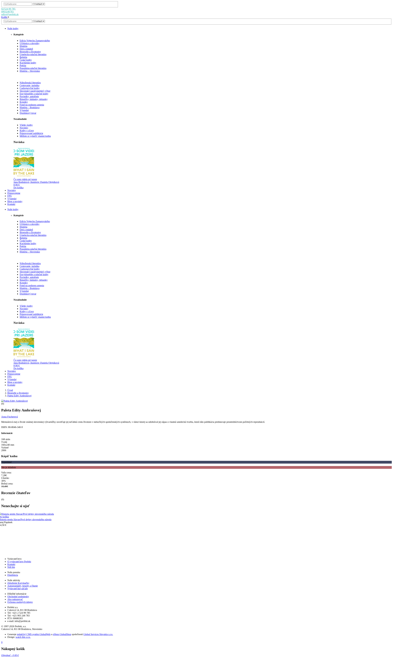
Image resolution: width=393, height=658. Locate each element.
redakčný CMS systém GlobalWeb (34, 634)
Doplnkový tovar (28, 113)
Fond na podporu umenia (32, 104)
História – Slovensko (30, 71)
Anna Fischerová (9, 416)
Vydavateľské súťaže (17, 588)
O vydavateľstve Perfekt (19, 561)
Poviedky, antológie (29, 96)
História (23, 46)
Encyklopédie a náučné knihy (34, 93)
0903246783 (7, 11)
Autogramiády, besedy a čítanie (22, 585)
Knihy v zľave (27, 130)
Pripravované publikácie (31, 133)
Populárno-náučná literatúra (33, 68)
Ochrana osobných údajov (20, 602)
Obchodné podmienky (18, 596)
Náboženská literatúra (30, 82)
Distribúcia (12, 575)
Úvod (10, 390)
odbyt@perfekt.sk (10, 14)
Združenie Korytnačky (18, 583)
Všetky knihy (26, 125)
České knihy (26, 60)
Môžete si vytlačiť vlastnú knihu (35, 136)
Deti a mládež (26, 49)
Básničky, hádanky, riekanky (34, 99)
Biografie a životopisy (30, 51)
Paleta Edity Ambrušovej (19, 395)
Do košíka (18, 187)
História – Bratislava (29, 107)
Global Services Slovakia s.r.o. (98, 634)
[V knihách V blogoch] (39, 4)
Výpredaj (24, 110)
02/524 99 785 (8, 9)
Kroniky (24, 102)
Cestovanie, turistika (29, 85)
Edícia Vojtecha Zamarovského (35, 40)
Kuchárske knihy (28, 62)
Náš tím (11, 567)
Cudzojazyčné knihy (30, 88)
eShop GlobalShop (62, 634)
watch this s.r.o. (23, 637)
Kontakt (11, 564)
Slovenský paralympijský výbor (35, 91)
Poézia (23, 65)
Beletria (23, 57)
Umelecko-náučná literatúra (33, 54)
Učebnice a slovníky (29, 43)
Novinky (24, 127)
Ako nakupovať (15, 599)
